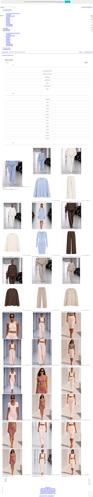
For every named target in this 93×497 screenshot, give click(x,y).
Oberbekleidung (9, 25)
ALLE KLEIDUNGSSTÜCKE (13, 13)
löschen (13, 65)
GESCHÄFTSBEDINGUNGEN (48, 488)
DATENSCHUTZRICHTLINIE (48, 492)
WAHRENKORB (87, 7)
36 (5, 479)
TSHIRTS (8, 19)
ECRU (47, 102)
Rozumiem (67, 1)
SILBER (47, 138)
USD (85, 52)
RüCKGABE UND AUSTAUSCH (48, 491)
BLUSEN (8, 17)
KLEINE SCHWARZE (47, 74)
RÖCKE (8, 20)
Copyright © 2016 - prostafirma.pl (46, 495)
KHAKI (47, 132)
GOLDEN (47, 135)
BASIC (47, 83)
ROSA (47, 117)
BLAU (47, 123)
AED (88, 52)
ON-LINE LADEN (5, 52)
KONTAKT (48, 487)
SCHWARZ (47, 99)
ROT (47, 120)
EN (82, 52)
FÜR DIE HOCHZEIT (47, 71)
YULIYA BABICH (7, 9)
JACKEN (8, 23)
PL (79, 52)
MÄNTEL (8, 22)
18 (5, 478)
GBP (87, 52)
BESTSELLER (6, 29)
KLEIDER (8, 14)
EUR (91, 52)
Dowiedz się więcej (60, 1)
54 (5, 481)
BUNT (47, 89)
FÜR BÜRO (47, 77)
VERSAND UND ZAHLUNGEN (47, 489)
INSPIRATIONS (7, 49)
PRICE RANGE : (9, 60)
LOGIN (82, 7)
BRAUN (47, 114)
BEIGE (47, 111)
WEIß (47, 105)
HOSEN (8, 18)
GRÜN (47, 126)
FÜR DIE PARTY (47, 86)
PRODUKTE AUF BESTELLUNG (48, 493)
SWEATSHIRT (9, 24)
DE (80, 52)
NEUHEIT (5, 28)
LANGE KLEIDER (10, 16)
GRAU (47, 108)
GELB (47, 129)
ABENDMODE (47, 80)
